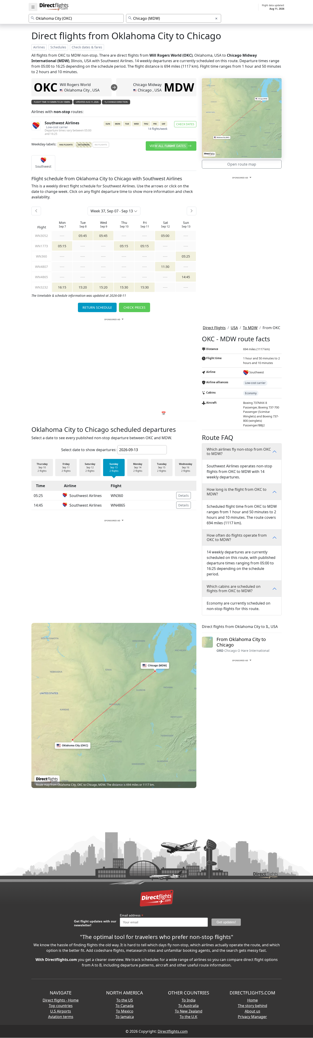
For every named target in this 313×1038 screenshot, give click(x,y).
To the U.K (188, 1016)
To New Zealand (188, 1011)
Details (183, 495)
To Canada (124, 1005)
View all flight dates (168, 146)
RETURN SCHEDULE (97, 307)
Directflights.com (173, 1031)
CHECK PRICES (135, 307)
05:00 (165, 235)
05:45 (83, 235)
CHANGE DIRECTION (117, 101)
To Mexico (124, 1011)
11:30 (165, 266)
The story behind (252, 1005)
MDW (179, 87)
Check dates (185, 124)
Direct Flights (214, 327)
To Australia (188, 1005)
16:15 (62, 287)
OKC (46, 87)
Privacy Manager (252, 1016)
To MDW (250, 327)
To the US (124, 1000)
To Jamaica (124, 1016)
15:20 (83, 287)
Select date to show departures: (88, 449)
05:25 (186, 256)
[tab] (43, 163)
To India (188, 1000)
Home (252, 1000)
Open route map (241, 164)
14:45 (186, 277)
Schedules (58, 47)
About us (252, 1011)
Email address (131, 915)
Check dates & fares (87, 47)
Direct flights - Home (61, 1000)
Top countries (61, 1005)
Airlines (39, 47)
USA (234, 327)
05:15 (62, 246)
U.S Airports (60, 1011)
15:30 (124, 287)
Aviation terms (60, 1016)
